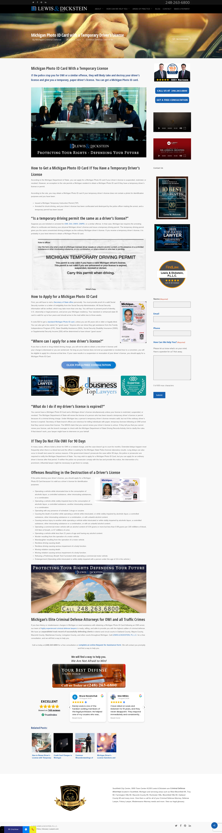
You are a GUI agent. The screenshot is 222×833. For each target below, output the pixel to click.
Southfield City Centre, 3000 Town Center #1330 (132, 788)
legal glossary (178, 801)
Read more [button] (77, 718)
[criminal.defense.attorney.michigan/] (26, 829)
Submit (159, 395)
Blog (157, 9)
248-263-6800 (177, 2)
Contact (167, 9)
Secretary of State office (63, 302)
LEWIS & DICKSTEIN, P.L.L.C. (125, 635)
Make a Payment (182, 9)
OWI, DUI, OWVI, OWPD (74, 224)
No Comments (182, 39)
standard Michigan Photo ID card (60, 322)
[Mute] (181, 128)
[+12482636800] (32, 829)
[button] (144, 707)
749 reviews (54, 710)
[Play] (159, 128)
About (98, 9)
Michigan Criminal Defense (48, 39)
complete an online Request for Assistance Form (100, 645)
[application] (172, 122)
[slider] (170, 128)
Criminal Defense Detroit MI (99, 39)
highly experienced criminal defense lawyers (59, 628)
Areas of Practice (141, 9)
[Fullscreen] (185, 128)
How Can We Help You (116, 9)
